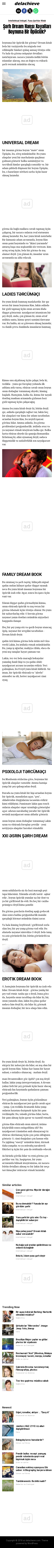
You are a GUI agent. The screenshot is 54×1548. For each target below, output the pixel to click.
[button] (4, 4)
